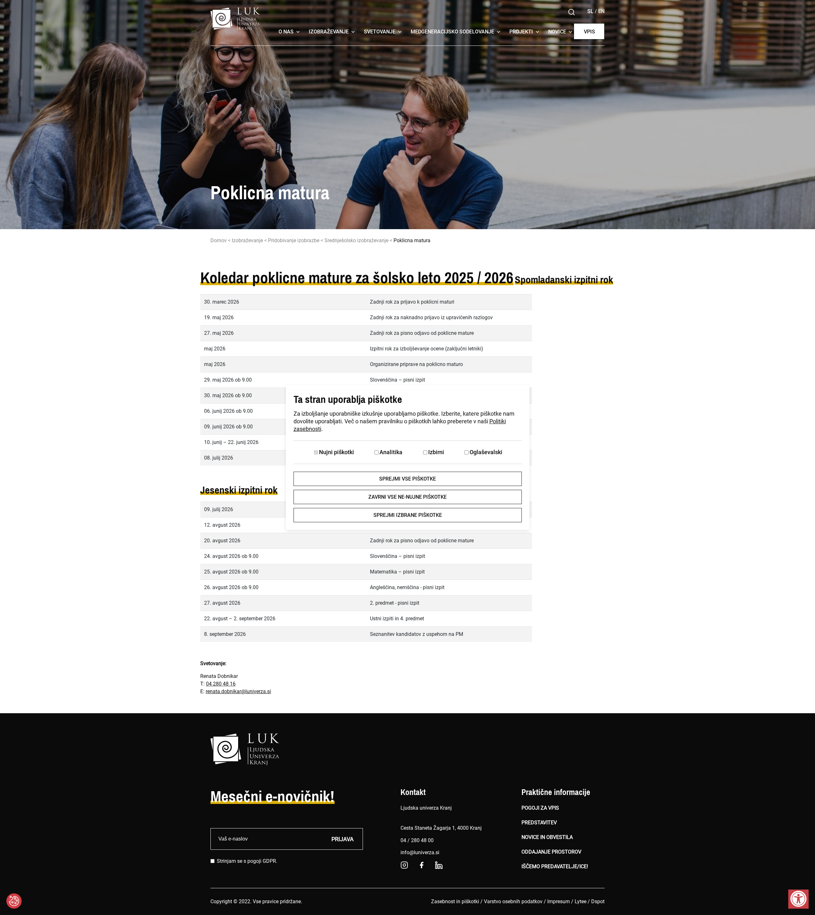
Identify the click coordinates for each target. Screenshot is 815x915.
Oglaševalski (486, 452)
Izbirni (436, 452)
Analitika (390, 452)
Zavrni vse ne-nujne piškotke (407, 497)
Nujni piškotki (336, 452)
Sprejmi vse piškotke (407, 479)
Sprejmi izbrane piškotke (407, 515)
